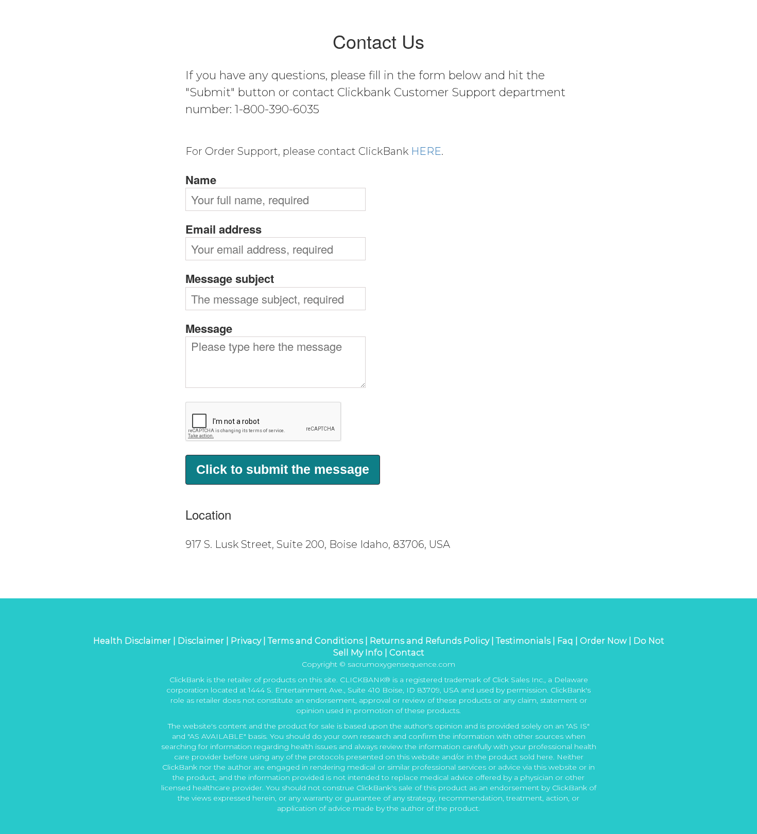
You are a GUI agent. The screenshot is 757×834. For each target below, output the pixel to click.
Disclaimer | (204, 641)
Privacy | (249, 641)
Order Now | (605, 641)
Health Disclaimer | (135, 641)
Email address (223, 229)
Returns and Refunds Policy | (433, 641)
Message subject (229, 279)
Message (208, 328)
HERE (426, 151)
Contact (406, 653)
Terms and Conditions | (319, 641)
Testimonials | (525, 641)
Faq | (567, 641)
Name (200, 180)
